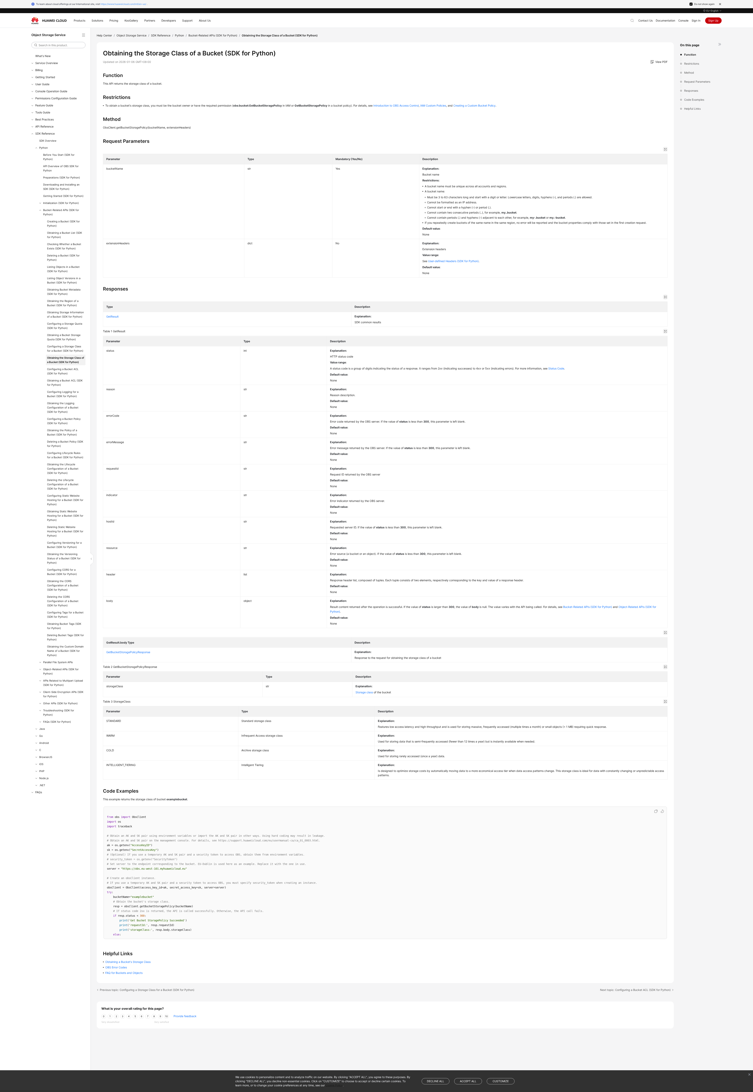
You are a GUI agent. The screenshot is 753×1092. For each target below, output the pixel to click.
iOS (41, 764)
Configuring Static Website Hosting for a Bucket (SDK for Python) (65, 500)
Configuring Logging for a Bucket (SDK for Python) (62, 394)
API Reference (44, 126)
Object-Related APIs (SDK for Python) (61, 671)
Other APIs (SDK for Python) (60, 703)
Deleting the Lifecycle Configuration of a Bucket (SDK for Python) (62, 484)
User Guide (42, 84)
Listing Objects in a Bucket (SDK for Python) (63, 269)
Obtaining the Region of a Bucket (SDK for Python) (62, 303)
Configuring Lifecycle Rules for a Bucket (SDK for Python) (65, 455)
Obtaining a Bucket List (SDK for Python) (64, 235)
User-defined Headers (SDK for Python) (453, 261)
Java (42, 728)
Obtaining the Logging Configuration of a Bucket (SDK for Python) (62, 407)
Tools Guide (42, 112)
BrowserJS (45, 757)
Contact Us (645, 20)
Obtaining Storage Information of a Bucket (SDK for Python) (65, 314)
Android (44, 742)
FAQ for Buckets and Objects (124, 972)
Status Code (556, 368)
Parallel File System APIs (58, 662)
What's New (43, 56)
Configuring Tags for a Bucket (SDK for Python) (65, 614)
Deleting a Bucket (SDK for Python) (63, 257)
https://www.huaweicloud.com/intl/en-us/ (123, 4)
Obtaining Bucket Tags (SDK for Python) (64, 626)
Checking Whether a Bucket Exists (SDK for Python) (64, 246)
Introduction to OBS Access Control (396, 105)
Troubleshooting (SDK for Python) (58, 712)
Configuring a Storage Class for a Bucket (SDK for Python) (65, 348)
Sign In (696, 20)
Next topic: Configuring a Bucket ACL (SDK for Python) (635, 989)
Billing (39, 70)
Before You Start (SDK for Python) (59, 157)
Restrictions (691, 63)
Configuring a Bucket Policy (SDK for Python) (64, 421)
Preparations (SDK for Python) (61, 177)
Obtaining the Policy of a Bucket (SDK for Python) (62, 432)
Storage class (364, 692)
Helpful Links (692, 108)
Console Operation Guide (51, 91)
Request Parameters (697, 81)
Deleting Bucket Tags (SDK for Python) (65, 637)
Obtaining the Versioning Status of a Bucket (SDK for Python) (64, 558)
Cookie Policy (334, 1085)
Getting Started (45, 77)
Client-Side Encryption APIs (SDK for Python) (63, 694)
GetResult (112, 316)
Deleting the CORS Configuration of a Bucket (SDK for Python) (62, 601)
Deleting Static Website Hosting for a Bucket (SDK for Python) (65, 531)
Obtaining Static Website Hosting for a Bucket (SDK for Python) (65, 516)
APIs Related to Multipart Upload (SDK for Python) (63, 682)
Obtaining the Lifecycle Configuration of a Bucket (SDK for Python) (62, 468)
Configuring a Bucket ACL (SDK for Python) (62, 371)
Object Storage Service (131, 35)
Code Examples (694, 99)
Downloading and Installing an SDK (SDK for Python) (61, 186)
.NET (42, 785)
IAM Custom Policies (433, 105)
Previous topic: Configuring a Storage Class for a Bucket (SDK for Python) (147, 989)
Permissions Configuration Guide (56, 98)
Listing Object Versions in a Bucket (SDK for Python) (63, 280)
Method (689, 72)
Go (41, 735)
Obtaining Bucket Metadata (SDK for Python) (63, 291)
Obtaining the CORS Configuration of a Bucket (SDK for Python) (62, 585)
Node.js (44, 778)
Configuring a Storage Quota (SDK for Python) (64, 326)
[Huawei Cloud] (49, 20)
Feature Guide (44, 105)
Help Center (104, 35)
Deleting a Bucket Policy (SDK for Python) (65, 443)
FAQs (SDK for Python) (57, 721)
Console (683, 20)
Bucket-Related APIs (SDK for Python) (61, 212)
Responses (691, 90)
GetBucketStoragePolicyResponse (128, 652)
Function (690, 54)
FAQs (38, 792)
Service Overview (46, 63)
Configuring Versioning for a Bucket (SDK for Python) (64, 545)
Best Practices (44, 119)
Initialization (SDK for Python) (61, 203)
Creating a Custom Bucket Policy (474, 105)
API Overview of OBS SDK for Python (61, 168)
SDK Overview (47, 140)
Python (43, 147)
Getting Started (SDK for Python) (63, 195)
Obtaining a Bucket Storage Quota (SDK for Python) (64, 337)
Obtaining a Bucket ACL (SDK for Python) (65, 382)
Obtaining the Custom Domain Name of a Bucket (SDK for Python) (65, 651)
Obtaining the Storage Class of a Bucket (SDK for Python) (65, 360)
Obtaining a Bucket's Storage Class (128, 961)
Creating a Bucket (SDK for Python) (63, 223)
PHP (41, 771)
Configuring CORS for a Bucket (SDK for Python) (62, 572)
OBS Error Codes (116, 967)
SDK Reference (45, 133)
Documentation (665, 20)
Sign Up (713, 20)
